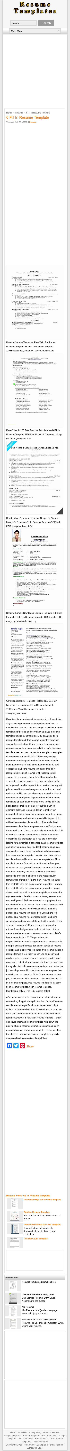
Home (9, 113)
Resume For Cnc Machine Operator (39, 1319)
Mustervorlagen (40, 1442)
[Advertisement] (35, 70)
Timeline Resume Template (37, 1212)
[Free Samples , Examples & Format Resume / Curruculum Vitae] (35, 15)
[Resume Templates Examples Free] (13, 1290)
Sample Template (12, 1435)
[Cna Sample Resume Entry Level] (13, 1303)
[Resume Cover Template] (15, 1247)
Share (30, 1046)
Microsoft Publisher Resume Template (42, 1225)
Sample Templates (31, 1435)
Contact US (22, 1432)
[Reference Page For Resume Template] (14, 1208)
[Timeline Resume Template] (14, 1220)
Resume (19, 113)
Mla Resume (28, 1307)
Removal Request (51, 1432)
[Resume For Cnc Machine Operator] (13, 1328)
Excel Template (26, 1438)
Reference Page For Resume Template (42, 1199)
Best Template (41, 1438)
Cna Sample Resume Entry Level (38, 1294)
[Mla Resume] (13, 1315)
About (12, 1432)
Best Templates (49, 1435)
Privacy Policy (35, 1432)
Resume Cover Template (36, 1239)
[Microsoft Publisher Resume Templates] (15, 1233)
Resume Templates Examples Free (39, 1282)
